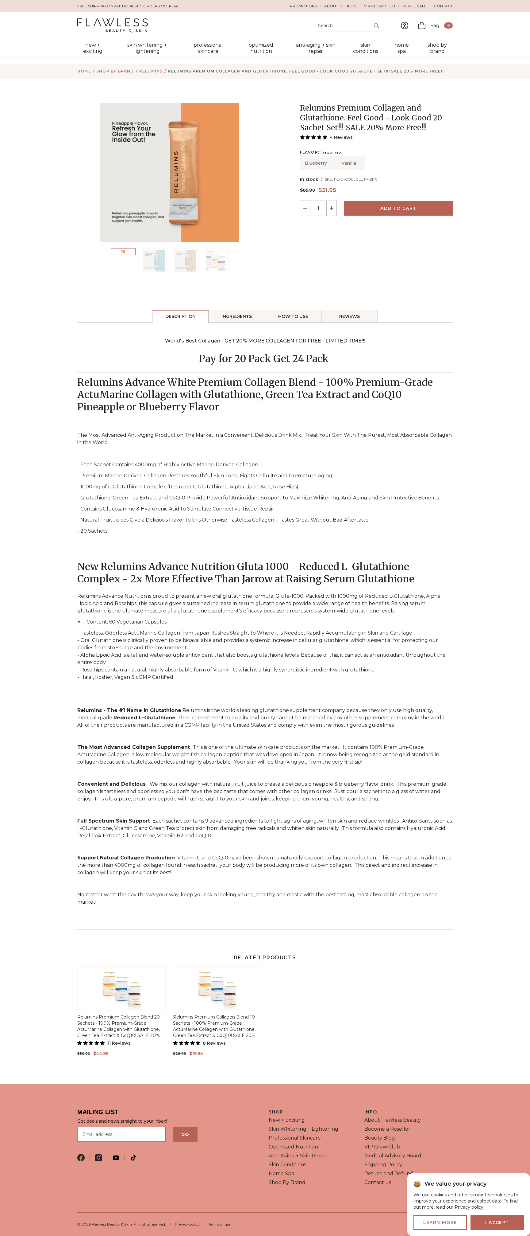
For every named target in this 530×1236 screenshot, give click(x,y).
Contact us (377, 1182)
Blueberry (316, 163)
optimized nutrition (261, 48)
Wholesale (414, 6)
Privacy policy (187, 1224)
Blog (351, 6)
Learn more (440, 1222)
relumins (151, 71)
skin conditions (365, 48)
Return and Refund (388, 1173)
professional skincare (208, 48)
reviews (349, 316)
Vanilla (349, 163)
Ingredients (236, 316)
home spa (401, 48)
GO (185, 1134)
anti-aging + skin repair (316, 48)
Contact (443, 6)
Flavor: (321, 152)
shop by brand (437, 48)
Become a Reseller (387, 1129)
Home (84, 71)
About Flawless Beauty (392, 1120)
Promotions (303, 6)
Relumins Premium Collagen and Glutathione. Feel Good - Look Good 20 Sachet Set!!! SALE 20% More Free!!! (306, 71)
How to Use (293, 316)
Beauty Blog (379, 1138)
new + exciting (92, 48)
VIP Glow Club (379, 6)
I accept (497, 1222)
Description (180, 316)
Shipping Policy (383, 1165)
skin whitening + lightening (147, 48)
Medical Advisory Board (392, 1156)
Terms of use (219, 1224)
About (331, 6)
